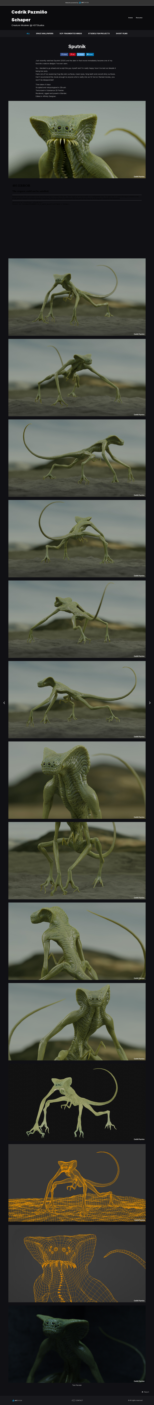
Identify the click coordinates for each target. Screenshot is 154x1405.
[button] (145, 1392)
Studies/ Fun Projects (99, 33)
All (28, 33)
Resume (139, 17)
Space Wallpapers (44, 33)
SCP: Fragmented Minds (71, 33)
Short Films (121, 33)
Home (130, 17)
